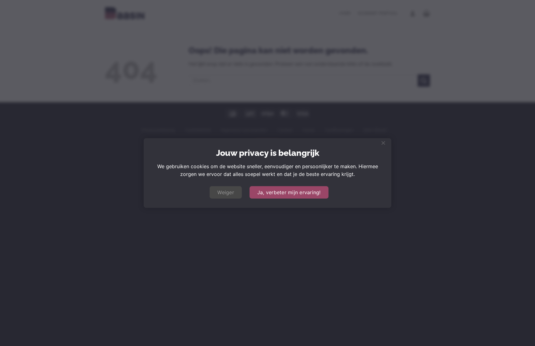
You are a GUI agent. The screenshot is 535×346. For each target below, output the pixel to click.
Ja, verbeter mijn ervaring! (289, 192)
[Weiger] (383, 145)
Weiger (225, 192)
